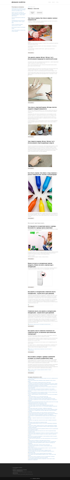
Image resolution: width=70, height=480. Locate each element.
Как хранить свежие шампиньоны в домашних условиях (38, 422)
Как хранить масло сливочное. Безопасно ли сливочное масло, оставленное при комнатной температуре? (42, 332)
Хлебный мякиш (39, 12)
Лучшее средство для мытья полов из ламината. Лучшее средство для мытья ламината (43, 413)
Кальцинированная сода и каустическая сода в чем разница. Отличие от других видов (18, 21)
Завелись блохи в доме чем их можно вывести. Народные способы (40, 450)
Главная (49, 2)
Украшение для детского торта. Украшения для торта (38, 403)
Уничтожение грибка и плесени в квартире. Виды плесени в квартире (40, 453)
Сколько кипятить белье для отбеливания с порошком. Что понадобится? (41, 414)
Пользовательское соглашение (21, 469)
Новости (53, 2)
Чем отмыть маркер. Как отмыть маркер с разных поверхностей (42, 19)
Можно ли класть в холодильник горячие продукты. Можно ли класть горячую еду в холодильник (40, 264)
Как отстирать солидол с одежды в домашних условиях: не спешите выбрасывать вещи (41, 357)
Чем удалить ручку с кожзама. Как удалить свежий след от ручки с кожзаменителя (42, 441)
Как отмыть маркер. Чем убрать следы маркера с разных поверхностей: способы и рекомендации (42, 173)
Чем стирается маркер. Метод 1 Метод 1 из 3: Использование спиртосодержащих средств (41, 142)
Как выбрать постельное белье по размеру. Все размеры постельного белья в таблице (43, 383)
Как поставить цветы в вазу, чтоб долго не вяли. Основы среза (39, 444)
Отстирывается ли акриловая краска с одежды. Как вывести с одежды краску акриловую (42, 227)
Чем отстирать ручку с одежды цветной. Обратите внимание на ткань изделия (41, 388)
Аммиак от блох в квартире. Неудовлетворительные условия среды (40, 382)
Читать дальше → (31, 52)
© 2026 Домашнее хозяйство (17, 467)
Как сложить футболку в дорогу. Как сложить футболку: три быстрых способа (42, 412)
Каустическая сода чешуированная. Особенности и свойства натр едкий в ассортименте (43, 432)
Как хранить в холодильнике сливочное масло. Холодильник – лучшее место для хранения (42, 292)
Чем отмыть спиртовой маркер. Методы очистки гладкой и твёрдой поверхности (42, 108)
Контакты (14, 469)
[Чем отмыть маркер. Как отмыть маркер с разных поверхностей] (43, 33)
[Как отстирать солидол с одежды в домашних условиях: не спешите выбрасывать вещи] (43, 370)
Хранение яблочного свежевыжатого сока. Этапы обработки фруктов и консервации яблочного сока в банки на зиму (19, 9)
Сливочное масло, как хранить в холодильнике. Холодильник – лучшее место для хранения (42, 311)
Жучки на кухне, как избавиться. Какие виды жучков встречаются (39, 440)
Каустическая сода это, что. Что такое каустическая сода (38, 396)
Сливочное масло (32, 13)
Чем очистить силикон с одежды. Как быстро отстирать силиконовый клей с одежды (43, 425)
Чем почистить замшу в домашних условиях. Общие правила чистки (40, 397)
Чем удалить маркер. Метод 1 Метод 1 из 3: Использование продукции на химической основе (42, 58)
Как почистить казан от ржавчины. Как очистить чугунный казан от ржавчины (42, 456)
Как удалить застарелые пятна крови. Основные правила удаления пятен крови (42, 398)
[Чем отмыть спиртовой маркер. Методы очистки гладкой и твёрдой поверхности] (43, 130)
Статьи (57, 2)
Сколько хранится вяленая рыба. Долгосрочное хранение (38, 457)
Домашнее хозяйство (18, 2)
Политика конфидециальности (18, 470)
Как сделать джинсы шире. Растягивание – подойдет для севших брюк (40, 408)
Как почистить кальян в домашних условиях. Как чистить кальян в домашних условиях (43, 409)
